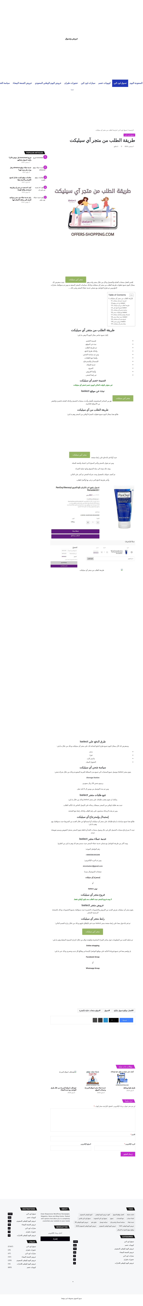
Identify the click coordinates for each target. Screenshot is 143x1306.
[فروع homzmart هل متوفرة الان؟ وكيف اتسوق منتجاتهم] (39, 160)
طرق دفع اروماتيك (129, 1088)
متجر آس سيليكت (76, 279)
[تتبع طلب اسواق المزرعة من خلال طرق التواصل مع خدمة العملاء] (63, 1078)
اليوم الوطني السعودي (86, 1214)
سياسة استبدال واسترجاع (117, 1222)
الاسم (133, 1134)
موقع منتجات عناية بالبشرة (89, 1010)
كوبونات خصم (104, 83)
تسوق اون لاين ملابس (85, 1218)
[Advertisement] (71, 15)
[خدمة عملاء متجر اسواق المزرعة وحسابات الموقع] (93, 1078)
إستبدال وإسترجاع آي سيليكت (121, 314)
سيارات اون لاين (88, 83)
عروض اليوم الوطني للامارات (124, 1263)
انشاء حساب (130, 1218)
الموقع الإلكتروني (86, 1144)
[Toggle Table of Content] (130, 295)
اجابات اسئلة (130, 1214)
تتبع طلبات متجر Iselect (120, 312)
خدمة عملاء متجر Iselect (120, 317)
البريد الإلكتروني (129, 1144)
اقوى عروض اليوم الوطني (102, 1214)
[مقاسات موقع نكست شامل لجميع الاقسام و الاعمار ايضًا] (39, 180)
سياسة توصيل (103, 1222)
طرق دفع (94, 1222)
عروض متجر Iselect (120, 321)
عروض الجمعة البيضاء (22, 83)
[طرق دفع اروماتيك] (122, 1078)
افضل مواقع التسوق (118, 1214)
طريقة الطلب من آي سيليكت (121, 305)
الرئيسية (131, 130)
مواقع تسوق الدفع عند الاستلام (125, 1230)
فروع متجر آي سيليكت (119, 319)
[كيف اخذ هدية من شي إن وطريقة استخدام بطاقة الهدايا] (39, 190)
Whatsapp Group (93, 968)
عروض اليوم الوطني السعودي (48, 83)
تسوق (106, 1010)
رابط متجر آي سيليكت (120, 324)
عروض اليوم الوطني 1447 (126, 1226)
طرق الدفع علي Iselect (120, 308)
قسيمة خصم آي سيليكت (119, 301)
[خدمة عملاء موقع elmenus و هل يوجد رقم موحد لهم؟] (39, 170)
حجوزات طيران (71, 83)
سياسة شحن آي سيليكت (120, 310)
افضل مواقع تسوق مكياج (123, 1010)
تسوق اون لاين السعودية (100, 1218)
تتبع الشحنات (120, 1218)
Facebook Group (92, 957)
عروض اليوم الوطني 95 (81, 1222)
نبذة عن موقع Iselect (119, 303)
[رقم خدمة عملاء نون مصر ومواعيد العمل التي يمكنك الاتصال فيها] (39, 200)
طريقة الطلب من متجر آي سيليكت (121, 298)
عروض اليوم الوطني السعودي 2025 (86, 1226)
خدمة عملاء (131, 1222)
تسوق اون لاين (120, 83)
